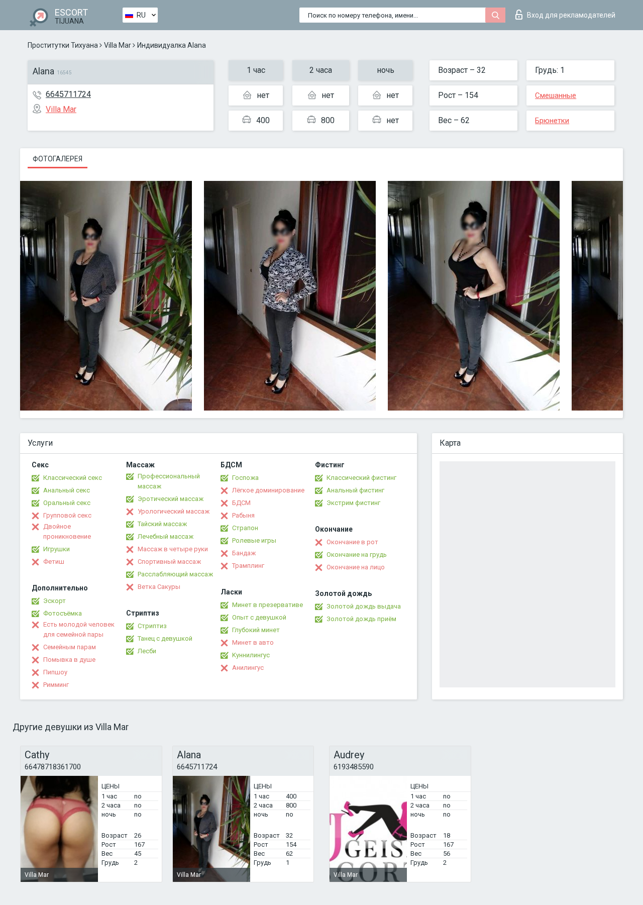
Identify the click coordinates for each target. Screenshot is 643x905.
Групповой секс (67, 515)
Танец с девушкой (165, 638)
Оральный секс (66, 503)
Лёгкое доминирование (268, 490)
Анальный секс (66, 490)
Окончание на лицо (356, 567)
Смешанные (555, 95)
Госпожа (245, 477)
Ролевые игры (254, 540)
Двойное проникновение (67, 531)
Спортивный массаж (169, 561)
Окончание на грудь (357, 554)
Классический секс (72, 477)
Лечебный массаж (165, 536)
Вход (571, 15)
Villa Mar (117, 45)
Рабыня (243, 515)
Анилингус (248, 667)
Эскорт (54, 601)
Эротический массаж (170, 498)
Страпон (245, 528)
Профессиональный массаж (169, 481)
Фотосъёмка (62, 613)
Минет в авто (253, 642)
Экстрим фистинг (353, 503)
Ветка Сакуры (159, 586)
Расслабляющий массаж (175, 574)
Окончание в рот (352, 542)
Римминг (56, 684)
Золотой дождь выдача (364, 606)
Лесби (147, 651)
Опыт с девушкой (259, 617)
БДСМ (241, 503)
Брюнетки (552, 120)
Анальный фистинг (355, 490)
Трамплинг (248, 565)
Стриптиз (152, 626)
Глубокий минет (256, 630)
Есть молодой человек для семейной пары (79, 629)
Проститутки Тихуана (63, 45)
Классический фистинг (361, 477)
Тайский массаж (162, 524)
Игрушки (56, 549)
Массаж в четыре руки (173, 549)
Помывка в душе (69, 659)
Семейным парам (69, 647)
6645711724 (68, 94)
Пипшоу (55, 672)
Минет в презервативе (267, 605)
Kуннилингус (251, 655)
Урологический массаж (173, 511)
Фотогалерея (57, 159)
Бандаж (244, 553)
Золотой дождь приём (361, 619)
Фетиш (53, 561)
